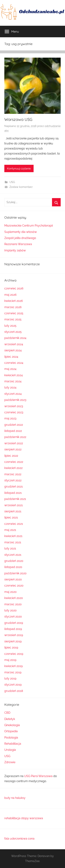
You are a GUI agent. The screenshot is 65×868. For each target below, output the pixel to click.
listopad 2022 (13, 431)
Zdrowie (9, 762)
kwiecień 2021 (13, 536)
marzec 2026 (13, 307)
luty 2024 (10, 387)
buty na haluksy (14, 798)
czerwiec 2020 (13, 585)
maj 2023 (10, 418)
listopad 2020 (13, 567)
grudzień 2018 (13, 691)
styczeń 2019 (12, 684)
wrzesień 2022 (13, 443)
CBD (7, 712)
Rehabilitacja (12, 743)
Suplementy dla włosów (20, 232)
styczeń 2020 (13, 616)
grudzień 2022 (13, 424)
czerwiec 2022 (13, 462)
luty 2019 (10, 678)
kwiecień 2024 (13, 375)
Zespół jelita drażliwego (20, 238)
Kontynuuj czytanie (19, 168)
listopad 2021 (13, 493)
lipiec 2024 (11, 356)
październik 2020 (15, 573)
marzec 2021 (12, 542)
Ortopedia (11, 731)
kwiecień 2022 (13, 468)
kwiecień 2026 (13, 301)
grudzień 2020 (13, 561)
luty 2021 (10, 548)
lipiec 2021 (11, 517)
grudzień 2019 (13, 623)
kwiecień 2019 (13, 666)
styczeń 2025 (13, 332)
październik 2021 (15, 499)
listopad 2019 (13, 629)
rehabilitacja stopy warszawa (23, 818)
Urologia (10, 749)
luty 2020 (10, 610)
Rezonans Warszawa (18, 244)
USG (12, 182)
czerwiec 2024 (13, 362)
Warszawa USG (18, 119)
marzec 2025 (12, 319)
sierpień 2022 (12, 449)
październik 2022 (15, 437)
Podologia (11, 737)
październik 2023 (15, 400)
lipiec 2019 (11, 647)
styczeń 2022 (12, 480)
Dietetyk (9, 719)
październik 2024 (15, 338)
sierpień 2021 (12, 511)
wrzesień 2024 (13, 344)
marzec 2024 (12, 381)
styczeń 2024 (13, 393)
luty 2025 (10, 325)
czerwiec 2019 (13, 654)
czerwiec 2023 (13, 412)
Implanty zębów (15, 250)
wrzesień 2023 (13, 406)
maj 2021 (10, 530)
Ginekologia (12, 725)
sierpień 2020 (13, 579)
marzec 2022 (12, 474)
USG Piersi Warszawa (38, 776)
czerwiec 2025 (13, 313)
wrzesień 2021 (13, 505)
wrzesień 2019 (13, 635)
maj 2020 (10, 592)
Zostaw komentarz (20, 187)
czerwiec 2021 (13, 523)
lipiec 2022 (11, 455)
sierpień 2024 (13, 350)
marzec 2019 (12, 672)
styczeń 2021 (12, 554)
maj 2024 (10, 369)
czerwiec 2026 (13, 288)
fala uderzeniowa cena (19, 838)
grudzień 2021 (13, 486)
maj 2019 (10, 660)
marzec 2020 (13, 604)
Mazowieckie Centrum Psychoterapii (28, 225)
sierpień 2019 (12, 641)
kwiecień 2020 (13, 598)
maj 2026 (10, 294)
